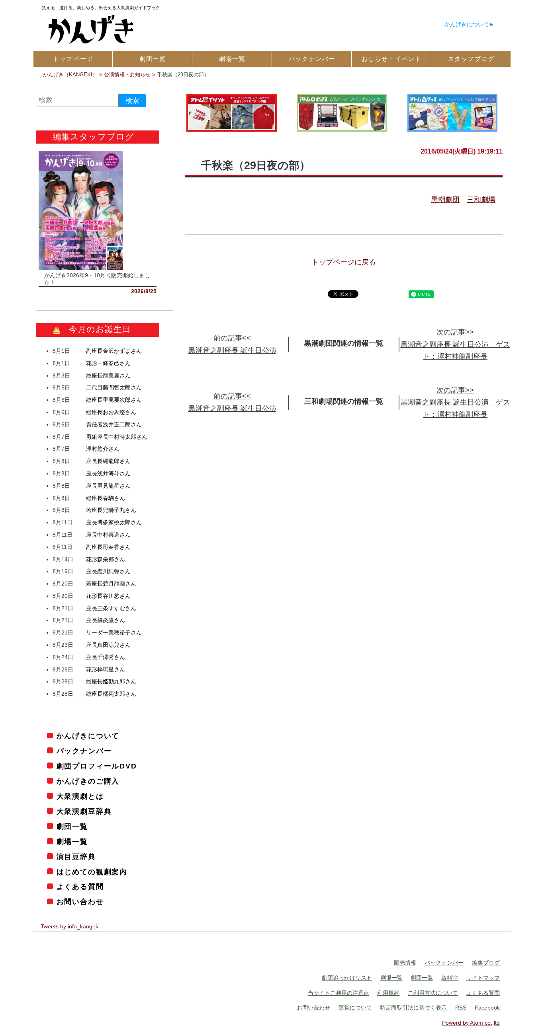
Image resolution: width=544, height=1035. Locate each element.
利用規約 (388, 993)
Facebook (487, 1007)
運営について (355, 1007)
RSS (460, 1007)
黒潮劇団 (445, 200)
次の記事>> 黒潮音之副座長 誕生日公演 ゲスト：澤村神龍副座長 (455, 344)
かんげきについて (466, 24)
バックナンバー (84, 751)
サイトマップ (483, 978)
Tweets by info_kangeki (70, 926)
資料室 (449, 978)
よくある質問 (80, 887)
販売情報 (405, 962)
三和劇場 (481, 200)
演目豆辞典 (76, 857)
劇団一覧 (72, 827)
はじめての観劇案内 (92, 872)
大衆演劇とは (80, 796)
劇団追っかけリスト (347, 978)
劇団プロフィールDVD (97, 766)
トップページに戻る (343, 262)
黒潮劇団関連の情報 (336, 343)
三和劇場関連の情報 (336, 401)
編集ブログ (486, 962)
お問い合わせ (80, 902)
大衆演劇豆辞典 (84, 811)
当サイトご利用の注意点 (338, 993)
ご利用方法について (433, 993)
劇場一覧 (72, 842)
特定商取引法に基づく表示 (413, 1007)
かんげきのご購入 (88, 781)
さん (114, 351)
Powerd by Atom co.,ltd (471, 1022)
